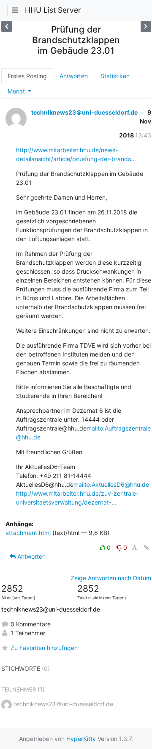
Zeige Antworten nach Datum (111, 578)
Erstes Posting (27, 76)
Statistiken (115, 76)
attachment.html (28, 532)
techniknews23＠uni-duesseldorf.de (84, 112)
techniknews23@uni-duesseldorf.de (50, 609)
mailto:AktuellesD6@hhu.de (111, 484)
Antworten (74, 76)
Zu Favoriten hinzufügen (44, 647)
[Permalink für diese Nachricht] (146, 547)
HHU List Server (53, 9)
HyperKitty (81, 738)
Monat (17, 91)
